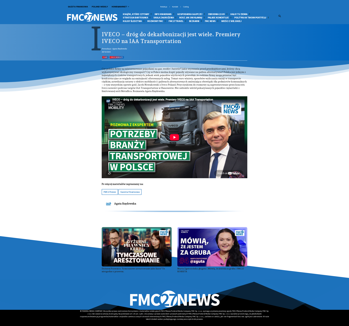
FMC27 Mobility (117, 57)
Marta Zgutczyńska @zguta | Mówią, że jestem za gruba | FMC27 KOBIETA (210, 270)
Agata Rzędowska (119, 49)
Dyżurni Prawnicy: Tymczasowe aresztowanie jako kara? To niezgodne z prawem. (133, 270)
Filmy (105, 57)
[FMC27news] (92, 16)
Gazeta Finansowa (130, 191)
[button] (279, 16)
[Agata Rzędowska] (109, 204)
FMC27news (110, 191)
